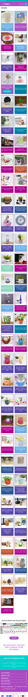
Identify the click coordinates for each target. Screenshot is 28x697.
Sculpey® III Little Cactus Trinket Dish (7, 449)
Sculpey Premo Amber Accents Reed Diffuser (21, 511)
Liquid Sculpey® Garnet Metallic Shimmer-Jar (20, 429)
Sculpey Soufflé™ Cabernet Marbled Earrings (20, 169)
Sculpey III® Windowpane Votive (20, 150)
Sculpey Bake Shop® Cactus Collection (21, 328)
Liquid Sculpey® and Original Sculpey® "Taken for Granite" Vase (7, 26)
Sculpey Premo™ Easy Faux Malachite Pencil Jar (7, 409)
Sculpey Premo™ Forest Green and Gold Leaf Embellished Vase (7, 328)
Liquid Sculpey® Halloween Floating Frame (7, 308)
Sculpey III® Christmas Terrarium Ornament (21, 67)
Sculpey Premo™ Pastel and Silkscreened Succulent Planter (20, 490)
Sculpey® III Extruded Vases (7, 610)
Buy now (7, 91)
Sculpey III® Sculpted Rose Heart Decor (7, 47)
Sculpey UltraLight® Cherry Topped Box (21, 27)
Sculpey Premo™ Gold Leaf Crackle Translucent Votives (20, 590)
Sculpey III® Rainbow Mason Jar (7, 189)
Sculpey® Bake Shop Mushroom (21, 130)
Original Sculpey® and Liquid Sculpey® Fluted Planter (20, 209)
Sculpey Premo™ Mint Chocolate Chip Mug (20, 409)
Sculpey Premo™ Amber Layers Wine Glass (7, 511)
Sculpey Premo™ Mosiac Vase (7, 570)
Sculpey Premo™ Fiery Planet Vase (7, 389)
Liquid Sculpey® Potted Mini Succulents (20, 47)
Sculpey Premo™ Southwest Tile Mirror (7, 110)
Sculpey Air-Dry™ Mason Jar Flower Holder (7, 87)
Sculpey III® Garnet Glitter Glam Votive (7, 349)
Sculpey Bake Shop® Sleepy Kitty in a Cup (21, 89)
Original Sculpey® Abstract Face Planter (20, 288)
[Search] (20, 4)
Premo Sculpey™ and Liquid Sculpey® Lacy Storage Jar (20, 531)
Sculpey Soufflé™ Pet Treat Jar (7, 551)
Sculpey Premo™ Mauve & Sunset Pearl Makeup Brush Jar (7, 368)
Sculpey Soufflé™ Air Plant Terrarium (7, 590)
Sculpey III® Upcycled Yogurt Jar (21, 189)
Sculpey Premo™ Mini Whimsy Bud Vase (7, 67)
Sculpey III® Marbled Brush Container (21, 349)
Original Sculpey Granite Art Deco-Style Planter (7, 469)
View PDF (14, 638)
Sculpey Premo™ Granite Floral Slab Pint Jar (20, 389)
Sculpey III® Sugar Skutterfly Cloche (7, 150)
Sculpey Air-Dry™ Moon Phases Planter (7, 268)
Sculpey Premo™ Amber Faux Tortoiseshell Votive (7, 531)
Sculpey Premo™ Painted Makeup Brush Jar (21, 369)
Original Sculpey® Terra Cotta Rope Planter (7, 490)
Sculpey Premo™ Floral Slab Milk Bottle (7, 248)
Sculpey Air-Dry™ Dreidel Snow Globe (7, 288)
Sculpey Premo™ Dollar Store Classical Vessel (7, 209)
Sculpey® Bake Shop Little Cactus (21, 110)
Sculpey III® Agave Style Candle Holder (21, 551)
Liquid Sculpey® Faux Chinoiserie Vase (20, 449)
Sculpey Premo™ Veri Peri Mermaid (7, 228)
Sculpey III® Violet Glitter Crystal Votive (7, 429)
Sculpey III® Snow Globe (21, 268)
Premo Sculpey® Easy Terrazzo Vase (20, 469)
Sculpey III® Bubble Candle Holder (7, 169)
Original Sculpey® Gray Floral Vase (20, 570)
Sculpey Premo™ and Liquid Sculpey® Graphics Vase (20, 248)
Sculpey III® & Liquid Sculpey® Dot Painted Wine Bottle (20, 308)
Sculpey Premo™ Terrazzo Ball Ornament (7, 130)
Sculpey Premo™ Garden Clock (21, 228)
